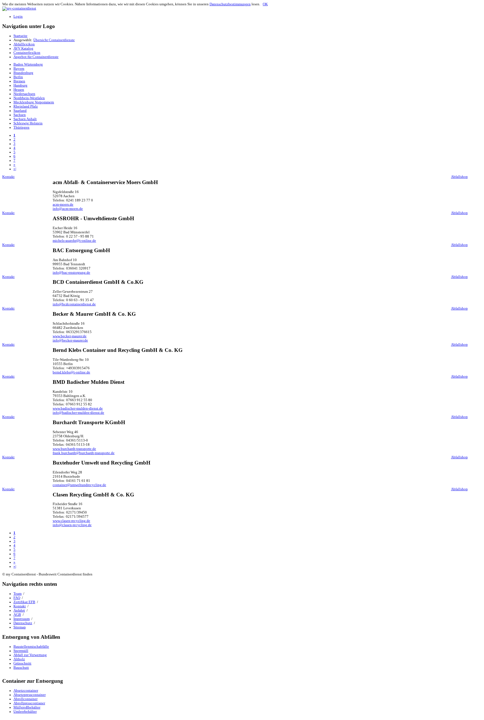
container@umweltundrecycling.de (79, 485)
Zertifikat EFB (24, 602)
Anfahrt (19, 610)
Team (17, 594)
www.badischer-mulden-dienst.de (78, 408)
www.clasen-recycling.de (71, 521)
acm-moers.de (63, 204)
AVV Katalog (23, 48)
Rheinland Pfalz (25, 106)
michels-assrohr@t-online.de (74, 241)
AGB (17, 615)
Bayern (18, 69)
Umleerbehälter (25, 712)
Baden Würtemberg (28, 64)
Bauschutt (21, 668)
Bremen (19, 81)
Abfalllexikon (24, 44)
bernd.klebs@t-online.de (71, 372)
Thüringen (21, 127)
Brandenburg (23, 73)
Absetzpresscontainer (29, 695)
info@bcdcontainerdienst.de (74, 304)
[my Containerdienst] (19, 8)
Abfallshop (459, 177)
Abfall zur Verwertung (30, 655)
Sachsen (19, 115)
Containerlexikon (26, 53)
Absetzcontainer (25, 691)
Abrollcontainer (25, 699)
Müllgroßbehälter (26, 707)
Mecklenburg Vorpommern (33, 102)
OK (265, 4)
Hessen (18, 90)
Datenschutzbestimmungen (230, 4)
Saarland (20, 111)
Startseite (20, 36)
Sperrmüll (20, 651)
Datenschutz (22, 623)
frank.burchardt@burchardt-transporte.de (84, 453)
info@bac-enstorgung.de (71, 273)
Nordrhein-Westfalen (29, 98)
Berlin (18, 77)
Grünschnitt (22, 663)
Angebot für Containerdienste (36, 57)
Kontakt (8, 177)
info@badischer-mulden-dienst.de (78, 413)
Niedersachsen (24, 94)
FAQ (16, 598)
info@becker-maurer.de (70, 340)
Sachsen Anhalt (25, 119)
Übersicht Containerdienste (54, 40)
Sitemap (19, 627)
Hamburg (20, 85)
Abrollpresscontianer (29, 703)
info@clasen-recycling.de (72, 525)
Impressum (21, 619)
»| (14, 169)
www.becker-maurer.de (70, 336)
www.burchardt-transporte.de (74, 449)
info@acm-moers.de (68, 209)
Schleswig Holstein (28, 123)
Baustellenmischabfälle (31, 647)
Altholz (19, 659)
